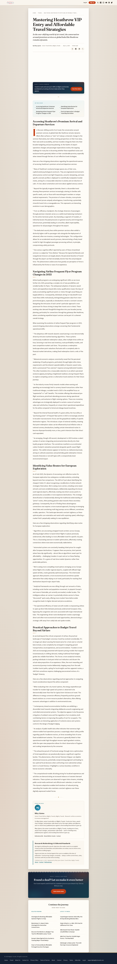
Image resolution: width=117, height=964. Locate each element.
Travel (40, 13)
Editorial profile (39, 836)
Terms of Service (45, 960)
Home (34, 13)
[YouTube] (106, 2)
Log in (85, 2)
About (36, 862)
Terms (71, 960)
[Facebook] (100, 2)
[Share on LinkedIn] (79, 48)
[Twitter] (98, 2)
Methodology (48, 862)
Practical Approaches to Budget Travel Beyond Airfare (70, 112)
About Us (17, 960)
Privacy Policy (34, 960)
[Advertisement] (58, 67)
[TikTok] (112, 2)
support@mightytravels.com (96, 960)
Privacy (65, 960)
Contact (58, 836)
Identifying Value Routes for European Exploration (69, 107)
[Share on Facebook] (75, 48)
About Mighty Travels (50, 836)
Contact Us (25, 960)
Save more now (58, 891)
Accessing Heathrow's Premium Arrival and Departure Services (45, 107)
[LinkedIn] (109, 2)
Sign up (92, 2)
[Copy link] (82, 48)
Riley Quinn (37, 46)
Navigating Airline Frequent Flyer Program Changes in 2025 (45, 112)
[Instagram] (103, 2)
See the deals (76, 89)
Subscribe (77, 960)
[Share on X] (72, 48)
